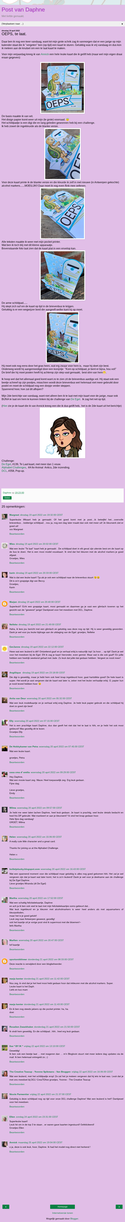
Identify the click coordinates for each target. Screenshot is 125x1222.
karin (12, 573)
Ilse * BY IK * (16, 1046)
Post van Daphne (23, 9)
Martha (13, 898)
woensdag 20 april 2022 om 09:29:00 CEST (53, 772)
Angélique (15, 672)
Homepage (63, 1207)
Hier (4, 405)
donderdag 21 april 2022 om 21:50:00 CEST (57, 1027)
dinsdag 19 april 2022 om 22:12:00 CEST (42, 647)
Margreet (14, 515)
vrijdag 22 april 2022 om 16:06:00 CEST (92, 1071)
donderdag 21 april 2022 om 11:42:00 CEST (47, 978)
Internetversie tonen (62, 1213)
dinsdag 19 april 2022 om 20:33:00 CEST (37, 573)
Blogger (74, 1218)
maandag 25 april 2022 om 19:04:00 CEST (40, 1142)
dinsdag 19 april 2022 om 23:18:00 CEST (43, 672)
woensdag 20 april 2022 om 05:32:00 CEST (49, 698)
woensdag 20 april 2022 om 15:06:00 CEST (39, 837)
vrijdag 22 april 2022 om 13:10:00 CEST (44, 1046)
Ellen (12, 1116)
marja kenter (16, 978)
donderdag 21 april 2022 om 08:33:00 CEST (51, 959)
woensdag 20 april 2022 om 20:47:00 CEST (41, 940)
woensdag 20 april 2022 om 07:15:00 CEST (37, 721)
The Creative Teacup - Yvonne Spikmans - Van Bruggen (40, 1071)
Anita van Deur (17, 698)
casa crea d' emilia (19, 772)
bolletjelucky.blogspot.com (24, 869)
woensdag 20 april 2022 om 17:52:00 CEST (40, 898)
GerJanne (14, 647)
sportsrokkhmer (18, 959)
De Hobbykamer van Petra (23, 746)
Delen (7, 498)
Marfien (13, 940)
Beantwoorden (16, 534)
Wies (12, 544)
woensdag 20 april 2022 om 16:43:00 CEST (63, 869)
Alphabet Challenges (14, 467)
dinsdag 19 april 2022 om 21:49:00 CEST (40, 624)
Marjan (13, 602)
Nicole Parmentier (19, 1094)
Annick (45, 54)
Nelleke (13, 624)
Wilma (12, 808)
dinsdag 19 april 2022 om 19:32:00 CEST (41, 515)
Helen (12, 837)
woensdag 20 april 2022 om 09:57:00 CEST (39, 808)
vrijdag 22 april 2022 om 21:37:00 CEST (50, 1094)
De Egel (75, 399)
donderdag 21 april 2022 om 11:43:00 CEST (47, 1004)
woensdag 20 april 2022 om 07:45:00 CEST (61, 746)
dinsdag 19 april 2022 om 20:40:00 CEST (39, 602)
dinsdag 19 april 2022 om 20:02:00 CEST (37, 544)
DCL (4, 470)
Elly (11, 721)
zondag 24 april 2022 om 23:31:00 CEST (37, 1116)
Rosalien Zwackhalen (21, 1027)
